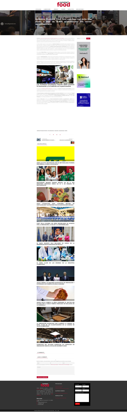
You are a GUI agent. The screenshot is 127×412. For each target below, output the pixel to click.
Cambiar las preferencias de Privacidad (62, 388)
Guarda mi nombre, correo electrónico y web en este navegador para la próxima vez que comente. (54, 361)
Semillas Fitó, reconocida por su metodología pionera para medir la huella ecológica (55, 163)
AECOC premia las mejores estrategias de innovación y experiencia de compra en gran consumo (55, 283)
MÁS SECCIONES (80, 9)
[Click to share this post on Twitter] (54, 135)
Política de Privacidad (59, 386)
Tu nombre (77, 384)
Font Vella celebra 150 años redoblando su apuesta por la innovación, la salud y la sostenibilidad (55, 224)
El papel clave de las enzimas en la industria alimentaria (55, 263)
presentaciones (61, 130)
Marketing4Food (40, 389)
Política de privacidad (54, 364)
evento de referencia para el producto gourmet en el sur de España (52, 38)
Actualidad (38, 9)
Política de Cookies (58, 387)
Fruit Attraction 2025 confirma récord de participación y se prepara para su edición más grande (55, 204)
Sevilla (66, 130)
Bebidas (56, 9)
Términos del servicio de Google (64, 364)
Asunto (83, 388)
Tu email (83, 384)
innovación (56, 130)
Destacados (65, 27)
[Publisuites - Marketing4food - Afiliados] (83, 55)
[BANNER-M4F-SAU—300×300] (83, 99)
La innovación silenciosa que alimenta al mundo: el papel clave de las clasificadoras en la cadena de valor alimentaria (55, 325)
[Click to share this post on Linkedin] (61, 135)
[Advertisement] (55, 118)
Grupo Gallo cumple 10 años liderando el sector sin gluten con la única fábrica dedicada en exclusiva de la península (55, 304)
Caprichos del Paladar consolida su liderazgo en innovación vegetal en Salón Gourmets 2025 (55, 345)
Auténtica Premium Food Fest (47, 88)
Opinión (63, 9)
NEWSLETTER (71, 9)
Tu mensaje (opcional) (79, 392)
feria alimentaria (51, 130)
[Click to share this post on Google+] (57, 135)
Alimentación (47, 9)
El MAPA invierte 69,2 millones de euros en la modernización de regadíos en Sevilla (55, 244)
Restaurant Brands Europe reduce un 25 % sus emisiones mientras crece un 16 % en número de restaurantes (55, 184)
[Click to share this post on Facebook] (50, 135)
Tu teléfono (77, 388)
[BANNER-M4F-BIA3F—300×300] (83, 80)
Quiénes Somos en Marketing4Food (61, 393)
